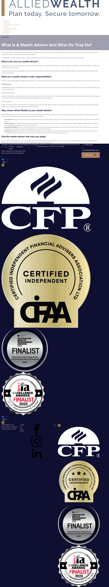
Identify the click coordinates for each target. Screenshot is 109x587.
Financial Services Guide (8, 429)
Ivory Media (22, 430)
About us (3, 146)
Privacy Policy (5, 427)
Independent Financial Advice (12, 147)
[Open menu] (2, 18)
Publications (26, 144)
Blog (35, 144)
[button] (91, 155)
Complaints (13, 427)
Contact (32, 144)
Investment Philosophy (20, 146)
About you (7, 146)
